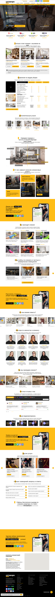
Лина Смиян (25, 402)
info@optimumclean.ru (44, 26)
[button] (46, 1)
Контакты (18, 589)
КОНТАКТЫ (48, 3)
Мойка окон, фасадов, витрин (43, 584)
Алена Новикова (11, 402)
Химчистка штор (40, 469)
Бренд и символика (19, 588)
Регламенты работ (19, 584)
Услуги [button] (21, 3)
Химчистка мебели (26, 469)
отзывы (44, 3)
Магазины (40, 583)
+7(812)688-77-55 (32, 1)
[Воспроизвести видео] (10, 423)
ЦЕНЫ (38, 3)
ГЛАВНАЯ (18, 3)
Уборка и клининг (11, 469)
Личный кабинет (19, 587)
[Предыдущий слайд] (2, 320)
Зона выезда (18, 585)
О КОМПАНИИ (33, 3)
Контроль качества (19, 586)
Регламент (9, 72)
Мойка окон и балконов (31, 583)
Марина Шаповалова (41, 402)
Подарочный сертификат (20, 583)
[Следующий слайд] (53, 273)
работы (40, 3)
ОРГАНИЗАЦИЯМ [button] (26, 3)
